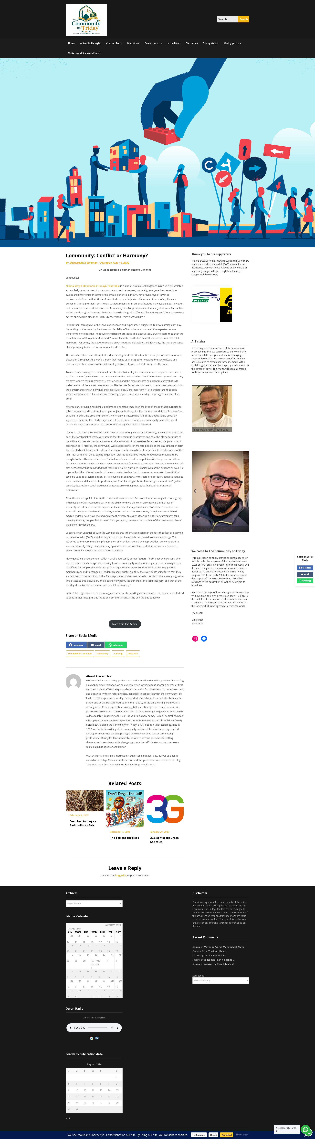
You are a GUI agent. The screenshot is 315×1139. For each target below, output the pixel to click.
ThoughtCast (210, 43)
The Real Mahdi (217, 951)
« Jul (68, 1118)
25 (85, 1102)
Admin (196, 947)
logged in (120, 875)
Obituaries (192, 43)
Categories (198, 975)
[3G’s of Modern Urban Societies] (165, 808)
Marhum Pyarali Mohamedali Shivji (224, 947)
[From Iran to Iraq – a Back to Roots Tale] (85, 799)
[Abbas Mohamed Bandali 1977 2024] (202, 497)
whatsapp (118, 645)
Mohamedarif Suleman (83, 262)
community (102, 653)
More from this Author (124, 624)
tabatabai (133, 653)
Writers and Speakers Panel (84, 53)
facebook (78, 645)
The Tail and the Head (124, 838)
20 (101, 1096)
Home (71, 43)
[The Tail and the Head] (125, 808)
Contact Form (114, 43)
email (98, 645)
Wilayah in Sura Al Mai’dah (219, 964)
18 (85, 1096)
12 (93, 1090)
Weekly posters (232, 43)
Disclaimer (133, 43)
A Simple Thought (90, 43)
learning (118, 653)
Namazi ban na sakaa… (220, 959)
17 (76, 1096)
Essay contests (153, 43)
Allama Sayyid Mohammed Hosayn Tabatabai (93, 285)
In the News (173, 43)
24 (76, 1102)
